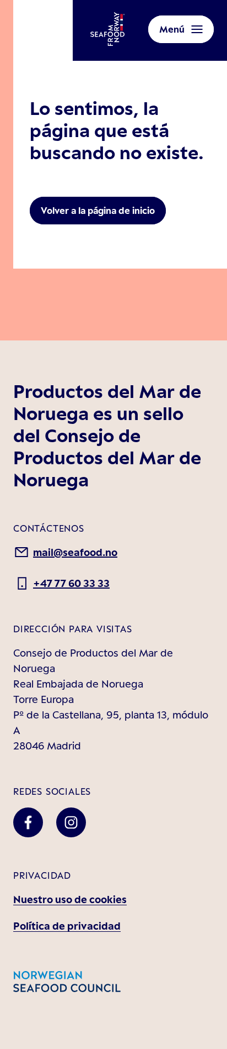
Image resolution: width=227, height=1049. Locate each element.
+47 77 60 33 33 (71, 583)
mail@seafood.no (75, 552)
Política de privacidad (67, 926)
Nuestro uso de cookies (70, 899)
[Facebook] (28, 822)
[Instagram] (71, 822)
